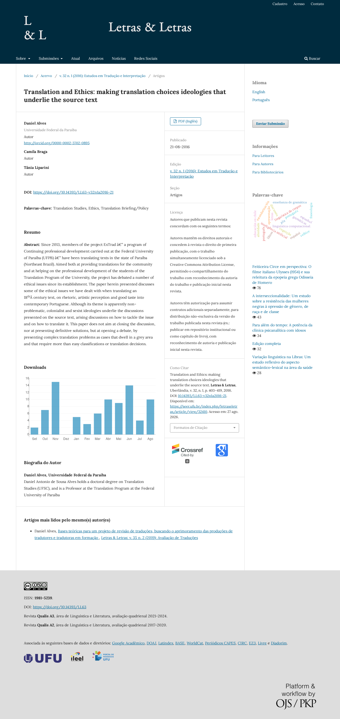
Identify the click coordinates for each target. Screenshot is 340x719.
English (258, 91)
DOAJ (151, 643)
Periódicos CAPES (220, 643)
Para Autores (262, 164)
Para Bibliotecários (267, 172)
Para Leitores (263, 155)
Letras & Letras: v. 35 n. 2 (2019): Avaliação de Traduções (149, 537)
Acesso (299, 4)
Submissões (49, 58)
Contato (317, 4)
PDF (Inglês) (187, 121)
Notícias (119, 58)
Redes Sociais (145, 58)
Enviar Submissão (270, 123)
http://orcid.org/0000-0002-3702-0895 (57, 143)
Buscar (314, 58)
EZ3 (252, 643)
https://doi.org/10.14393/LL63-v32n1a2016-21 (73, 192)
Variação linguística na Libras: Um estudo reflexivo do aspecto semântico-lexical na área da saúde (282, 362)
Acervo (46, 76)
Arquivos (95, 58)
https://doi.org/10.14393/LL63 (59, 607)
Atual (75, 58)
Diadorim (279, 643)
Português (261, 99)
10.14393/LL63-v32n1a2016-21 (202, 395)
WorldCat (195, 643)
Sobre (21, 58)
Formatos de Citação (190, 427)
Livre (262, 643)
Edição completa (266, 343)
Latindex (165, 643)
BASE (180, 643)
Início (28, 76)
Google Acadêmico (128, 643)
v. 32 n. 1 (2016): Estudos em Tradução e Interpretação (103, 76)
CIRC (242, 643)
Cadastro (280, 4)
